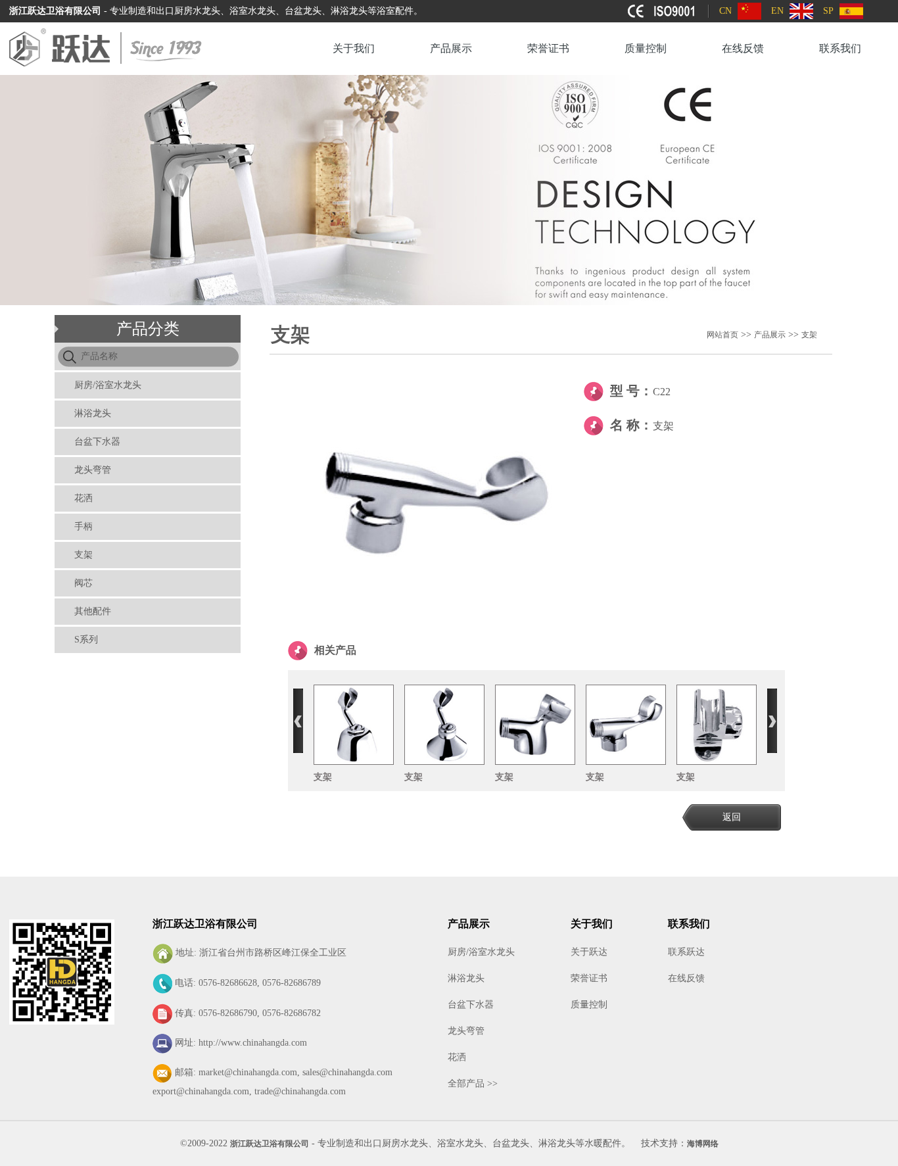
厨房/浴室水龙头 (107, 385)
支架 (83, 555)
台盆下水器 (97, 442)
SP (828, 11)
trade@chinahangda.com (300, 1091)
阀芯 (83, 583)
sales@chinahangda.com (347, 1072)
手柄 (83, 526)
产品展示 (451, 48)
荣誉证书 (548, 48)
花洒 (83, 498)
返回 (731, 817)
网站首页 (722, 334)
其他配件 (92, 611)
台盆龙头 (510, 1143)
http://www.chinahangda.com (253, 1043)
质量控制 (646, 48)
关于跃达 (589, 952)
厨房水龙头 (405, 1143)
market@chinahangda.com (248, 1072)
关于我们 (354, 48)
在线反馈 (743, 48)
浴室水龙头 (460, 1143)
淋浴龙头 (92, 413)
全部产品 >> (473, 1083)
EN (777, 11)
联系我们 (840, 48)
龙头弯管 (92, 470)
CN (725, 11)
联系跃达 (686, 952)
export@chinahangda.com (201, 1091)
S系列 (86, 639)
